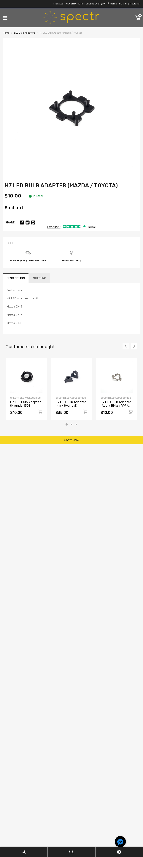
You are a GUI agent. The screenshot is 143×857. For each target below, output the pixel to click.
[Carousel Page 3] (76, 424)
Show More (71, 440)
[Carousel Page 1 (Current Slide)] (67, 424)
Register (135, 4)
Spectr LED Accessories (25, 398)
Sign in (123, 4)
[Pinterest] (33, 222)
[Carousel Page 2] (71, 424)
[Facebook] (22, 222)
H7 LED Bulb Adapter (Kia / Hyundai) (70, 403)
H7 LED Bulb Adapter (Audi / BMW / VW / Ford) (116, 405)
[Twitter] (27, 222)
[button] (120, 842)
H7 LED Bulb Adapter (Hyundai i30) (25, 403)
